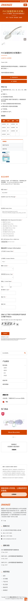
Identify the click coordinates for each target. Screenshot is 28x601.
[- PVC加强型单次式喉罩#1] (6, 157)
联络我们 (5, 590)
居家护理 (5, 380)
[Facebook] (1, 521)
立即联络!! (14, 494)
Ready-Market (20, 598)
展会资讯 (5, 587)
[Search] (25, 353)
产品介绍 (5, 581)
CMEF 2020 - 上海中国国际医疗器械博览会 (12, 556)
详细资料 (14, 449)
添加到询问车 (15, 77)
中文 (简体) (24, 1)
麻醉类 (5, 370)
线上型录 (5, 584)
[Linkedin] (5, 521)
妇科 (5, 373)
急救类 (20, 17)
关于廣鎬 (5, 578)
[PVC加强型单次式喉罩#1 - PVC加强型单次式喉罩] (25, 39)
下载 (6, 401)
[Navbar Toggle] (25, 5)
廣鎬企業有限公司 (14, 597)
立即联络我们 (20, 477)
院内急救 (16, 17)
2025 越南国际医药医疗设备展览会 (10, 550)
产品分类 (11, 17)
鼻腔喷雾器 (5, 384)
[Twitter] (3, 521)
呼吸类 (5, 375)
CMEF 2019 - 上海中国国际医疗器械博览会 (12, 562)
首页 (7, 17)
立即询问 (15, 81)
